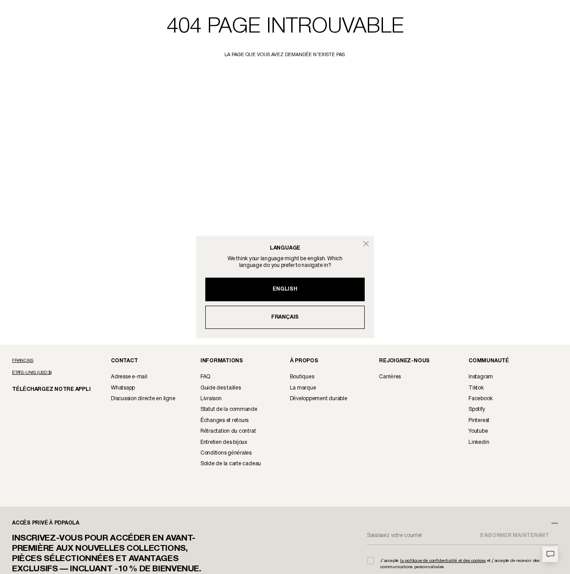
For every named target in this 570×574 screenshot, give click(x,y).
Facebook (480, 398)
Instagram (480, 376)
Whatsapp (123, 387)
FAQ (205, 376)
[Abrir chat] (550, 554)
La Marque (303, 387)
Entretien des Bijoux (223, 442)
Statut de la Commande (228, 409)
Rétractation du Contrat (228, 431)
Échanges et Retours (224, 420)
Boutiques (302, 376)
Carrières (390, 376)
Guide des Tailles (220, 387)
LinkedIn (478, 442)
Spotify (476, 409)
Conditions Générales (226, 453)
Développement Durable (318, 398)
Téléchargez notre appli (45, 389)
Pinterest (478, 420)
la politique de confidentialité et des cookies (443, 561)
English (285, 289)
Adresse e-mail (129, 376)
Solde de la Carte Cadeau (230, 463)
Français (285, 317)
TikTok (476, 387)
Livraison (211, 398)
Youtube (478, 431)
